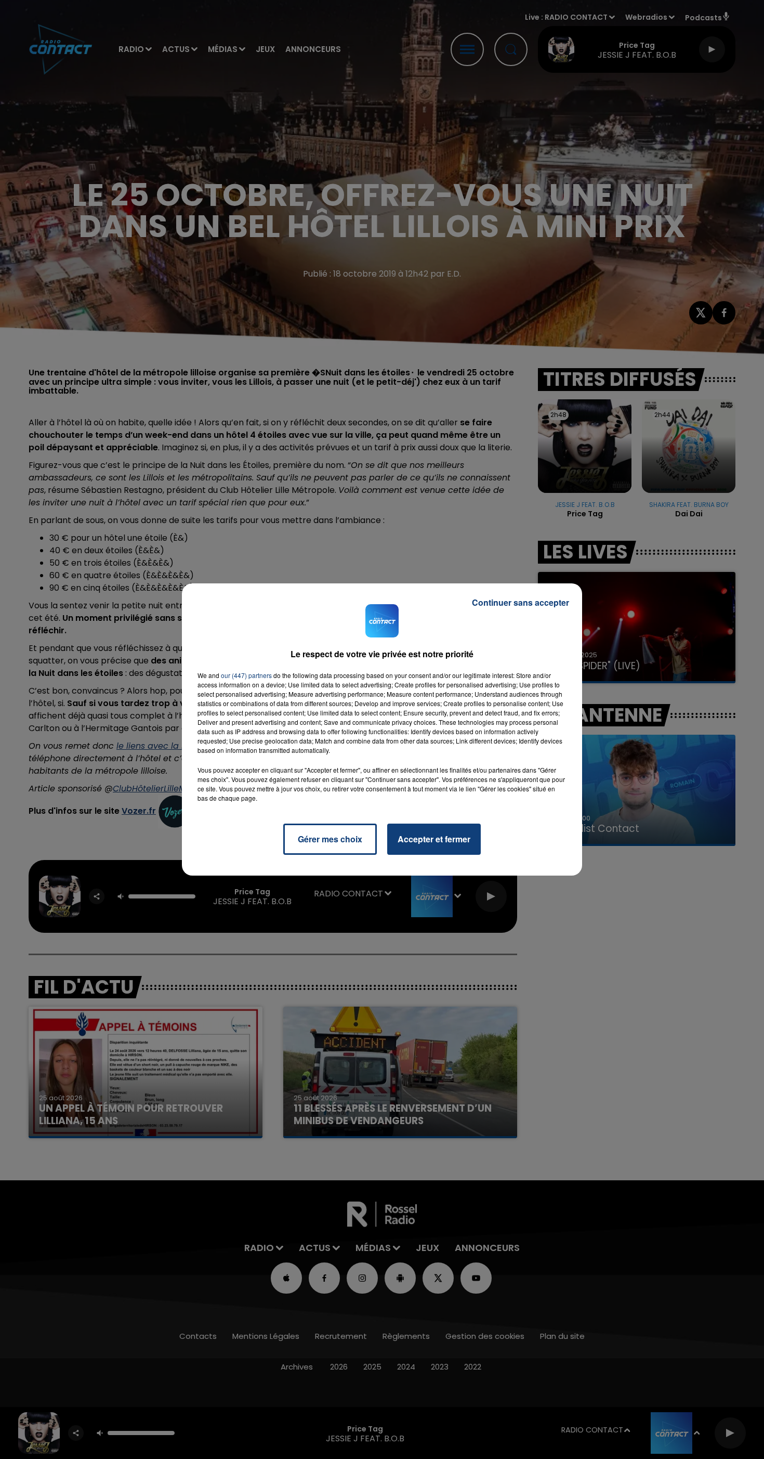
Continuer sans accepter (520, 602)
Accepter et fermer (434, 839)
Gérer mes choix (330, 839)
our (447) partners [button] (246, 675)
